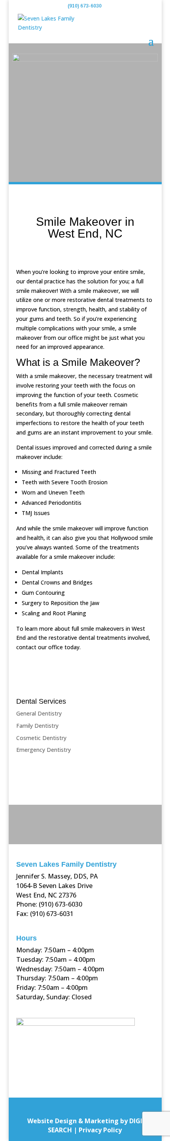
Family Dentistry (37, 725)
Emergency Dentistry (43, 749)
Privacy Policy (100, 1130)
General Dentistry (39, 713)
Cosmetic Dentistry (41, 738)
